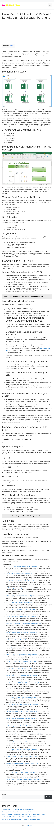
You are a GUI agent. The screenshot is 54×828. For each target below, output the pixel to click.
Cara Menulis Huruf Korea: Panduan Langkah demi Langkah (19, 812)
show (11, 45)
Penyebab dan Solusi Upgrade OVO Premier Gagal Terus (18, 809)
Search (4, 794)
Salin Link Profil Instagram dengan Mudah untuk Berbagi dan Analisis (21, 819)
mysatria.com (29, 825)
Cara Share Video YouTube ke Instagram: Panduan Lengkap (19, 816)
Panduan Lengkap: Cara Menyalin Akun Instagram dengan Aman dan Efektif (23, 814)
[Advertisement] (27, 31)
